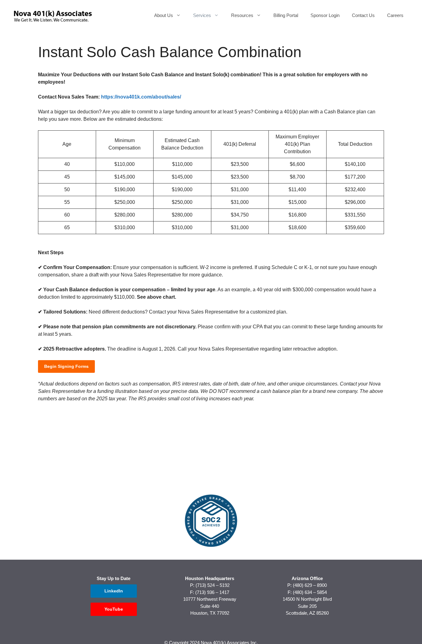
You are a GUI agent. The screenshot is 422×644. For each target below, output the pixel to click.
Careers (395, 15)
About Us (163, 15)
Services (202, 15)
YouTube (113, 609)
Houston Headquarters (209, 578)
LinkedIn (113, 590)
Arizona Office (307, 578)
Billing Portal (285, 15)
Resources (242, 15)
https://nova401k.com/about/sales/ (141, 96)
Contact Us (363, 15)
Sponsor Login (325, 15)
